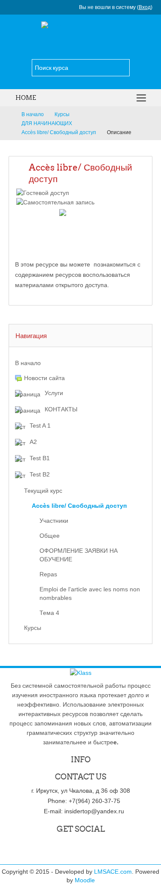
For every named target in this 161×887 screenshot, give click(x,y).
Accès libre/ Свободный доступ (80, 173)
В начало (28, 363)
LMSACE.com (113, 871)
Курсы (32, 627)
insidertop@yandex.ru (94, 811)
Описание (119, 132)
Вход (145, 7)
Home (25, 98)
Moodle (85, 880)
